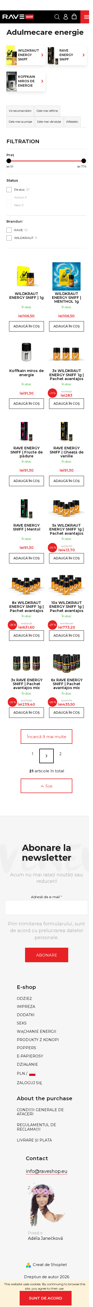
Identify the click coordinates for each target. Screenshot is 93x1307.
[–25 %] (26, 585)
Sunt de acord (45, 1298)
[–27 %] (66, 585)
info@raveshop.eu (46, 1171)
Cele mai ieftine (47, 111)
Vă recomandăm (20, 111)
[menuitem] (46, 998)
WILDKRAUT (25, 238)
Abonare (46, 955)
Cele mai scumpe (20, 121)
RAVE (21, 230)
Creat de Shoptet (50, 1264)
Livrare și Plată (34, 1140)
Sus (48, 785)
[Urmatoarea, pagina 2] (46, 756)
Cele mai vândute (49, 121)
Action (20, 197)
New (19, 205)
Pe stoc (21, 189)
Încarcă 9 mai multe (46, 736)
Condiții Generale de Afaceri (40, 1112)
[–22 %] (66, 508)
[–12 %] (26, 663)
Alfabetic (72, 121)
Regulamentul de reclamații (36, 1127)
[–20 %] (66, 663)
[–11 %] (66, 353)
